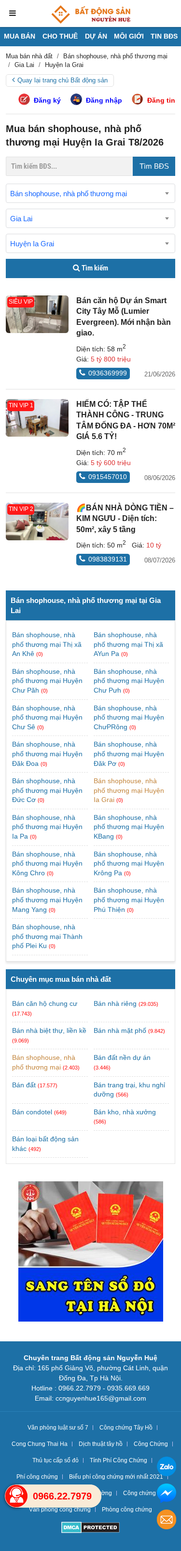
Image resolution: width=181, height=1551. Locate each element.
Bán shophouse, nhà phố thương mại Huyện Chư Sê (47, 717)
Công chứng (139, 1493)
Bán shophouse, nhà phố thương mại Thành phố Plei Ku (47, 936)
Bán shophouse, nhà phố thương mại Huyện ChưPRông (129, 717)
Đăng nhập (104, 100)
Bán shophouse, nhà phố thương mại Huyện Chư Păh (47, 681)
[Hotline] (16, 1496)
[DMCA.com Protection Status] (90, 1529)
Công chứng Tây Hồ (126, 1427)
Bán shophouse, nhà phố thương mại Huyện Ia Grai (129, 790)
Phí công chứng (37, 1476)
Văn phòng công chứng (60, 1509)
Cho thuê (60, 36)
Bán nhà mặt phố (120, 1030)
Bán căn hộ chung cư (44, 1003)
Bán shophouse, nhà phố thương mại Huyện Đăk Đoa (47, 753)
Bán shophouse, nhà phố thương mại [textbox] (68, 193)
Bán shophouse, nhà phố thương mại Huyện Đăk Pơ (129, 753)
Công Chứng (151, 1444)
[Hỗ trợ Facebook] (166, 1494)
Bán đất (24, 1085)
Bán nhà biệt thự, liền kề (49, 1030)
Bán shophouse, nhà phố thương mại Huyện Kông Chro (47, 863)
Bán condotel (32, 1112)
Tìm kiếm (94, 268)
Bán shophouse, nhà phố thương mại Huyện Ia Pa (47, 827)
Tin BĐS (164, 36)
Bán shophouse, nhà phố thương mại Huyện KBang (129, 827)
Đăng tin (161, 100)
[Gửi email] (166, 1521)
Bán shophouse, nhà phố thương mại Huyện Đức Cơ (47, 790)
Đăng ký (47, 100)
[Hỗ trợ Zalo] (166, 1468)
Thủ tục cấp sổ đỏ (55, 1460)
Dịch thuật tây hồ (101, 1444)
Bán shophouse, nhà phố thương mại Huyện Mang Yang (47, 899)
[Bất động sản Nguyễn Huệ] (91, 14)
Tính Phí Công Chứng (118, 1460)
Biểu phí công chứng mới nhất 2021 (116, 1476)
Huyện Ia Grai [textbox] (32, 244)
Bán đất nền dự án (122, 1057)
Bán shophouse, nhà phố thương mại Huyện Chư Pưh (129, 681)
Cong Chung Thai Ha (40, 1444)
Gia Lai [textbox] (21, 218)
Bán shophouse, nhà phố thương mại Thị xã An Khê (47, 644)
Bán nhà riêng (115, 1003)
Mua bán (19, 36)
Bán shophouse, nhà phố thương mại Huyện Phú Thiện (129, 899)
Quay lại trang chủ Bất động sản (62, 80)
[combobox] (90, 193)
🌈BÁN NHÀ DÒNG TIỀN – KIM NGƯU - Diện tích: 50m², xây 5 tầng (125, 519)
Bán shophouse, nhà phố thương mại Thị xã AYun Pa (128, 644)
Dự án (96, 36)
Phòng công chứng (127, 1509)
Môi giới (129, 36)
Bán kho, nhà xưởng (125, 1112)
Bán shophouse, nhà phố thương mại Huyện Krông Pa (129, 863)
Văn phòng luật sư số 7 (58, 1427)
